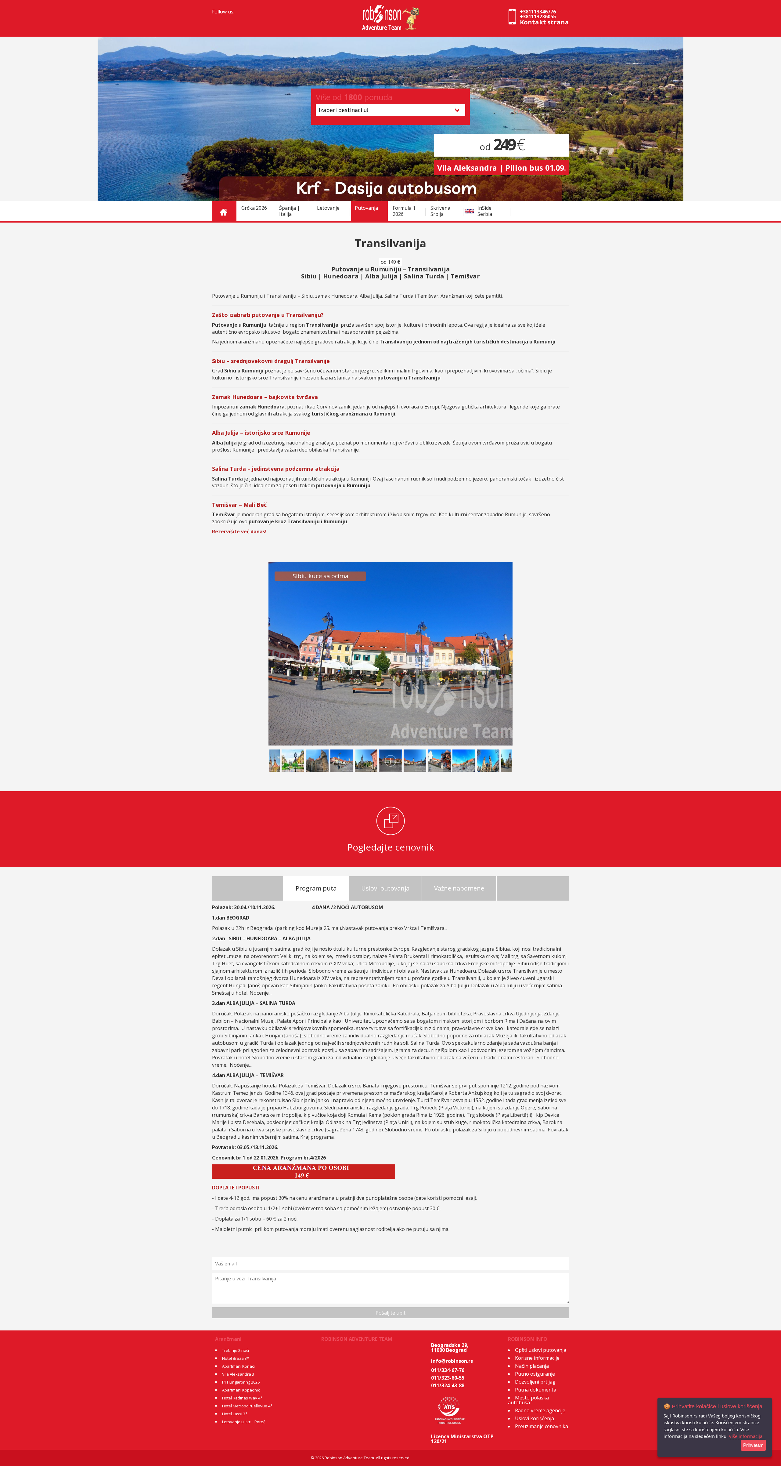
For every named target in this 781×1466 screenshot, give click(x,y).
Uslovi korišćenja (534, 1418)
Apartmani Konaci (238, 1366)
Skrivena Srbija (440, 211)
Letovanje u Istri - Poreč (243, 1421)
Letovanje (328, 208)
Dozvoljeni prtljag (535, 1381)
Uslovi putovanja (385, 888)
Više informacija (745, 1436)
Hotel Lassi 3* (234, 1414)
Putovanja (366, 208)
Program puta (316, 888)
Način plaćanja (532, 1366)
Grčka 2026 (254, 208)
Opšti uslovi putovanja (540, 1350)
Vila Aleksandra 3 (238, 1374)
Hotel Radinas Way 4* (242, 1398)
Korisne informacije (537, 1358)
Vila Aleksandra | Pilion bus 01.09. (501, 167)
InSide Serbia (484, 211)
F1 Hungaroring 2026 (241, 1382)
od (502, 146)
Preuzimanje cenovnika (541, 1426)
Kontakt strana (544, 22)
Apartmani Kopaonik (241, 1390)
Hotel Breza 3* (235, 1358)
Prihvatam (753, 1445)
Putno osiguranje (535, 1373)
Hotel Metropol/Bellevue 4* (247, 1406)
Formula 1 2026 (404, 211)
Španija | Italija (289, 211)
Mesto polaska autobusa (528, 1400)
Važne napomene (459, 888)
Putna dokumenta (535, 1389)
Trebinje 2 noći (235, 1350)
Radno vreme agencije (540, 1410)
